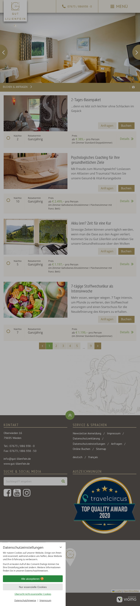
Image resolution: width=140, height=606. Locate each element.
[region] (33, 561)
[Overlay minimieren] (61, 547)
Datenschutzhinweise (25, 600)
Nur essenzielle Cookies (33, 587)
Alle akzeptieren (30, 578)
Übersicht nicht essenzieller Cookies (33, 594)
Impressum (45, 600)
